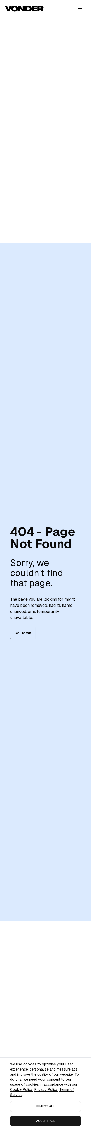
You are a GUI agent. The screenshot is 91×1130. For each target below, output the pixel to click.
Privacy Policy (46, 1089)
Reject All (45, 1106)
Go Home (22, 633)
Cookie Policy (21, 1089)
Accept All (45, 1121)
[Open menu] (80, 8)
